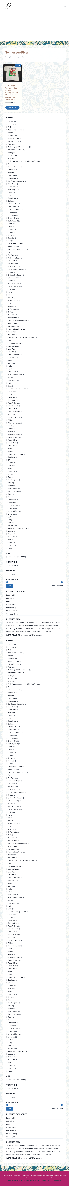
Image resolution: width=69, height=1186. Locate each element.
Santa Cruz (12, 443)
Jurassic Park (13, 318)
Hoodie (36, 628)
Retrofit (10, 431)
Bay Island (11, 170)
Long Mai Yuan (13, 346)
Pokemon (11, 414)
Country (13, 625)
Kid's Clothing (11, 608)
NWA (10, 383)
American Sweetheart (16, 150)
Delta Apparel (13, 221)
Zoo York (11, 545)
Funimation (12, 264)
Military (20, 631)
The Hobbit (12, 485)
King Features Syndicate (17, 329)
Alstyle (10, 144)
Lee (9, 340)
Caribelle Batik (13, 204)
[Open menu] (65, 6)
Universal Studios (14, 511)
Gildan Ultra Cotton (15, 275)
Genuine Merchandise (16, 269)
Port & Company (14, 417)
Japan (49, 628)
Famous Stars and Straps (17, 249)
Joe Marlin (11, 315)
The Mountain (13, 488)
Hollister (11, 289)
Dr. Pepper (11, 232)
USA (9, 517)
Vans (10, 522)
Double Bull (12, 229)
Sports (42, 631)
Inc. (9, 295)
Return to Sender (14, 434)
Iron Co (10, 298)
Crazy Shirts (12, 218)
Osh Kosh (11, 397)
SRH (9, 460)
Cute (18, 625)
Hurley (10, 292)
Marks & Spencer (14, 355)
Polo (31, 631)
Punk (34, 631)
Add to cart (12, 108)
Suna (10, 468)
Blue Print (11, 175)
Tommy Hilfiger (13, 491)
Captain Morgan (13, 198)
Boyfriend (45, 623)
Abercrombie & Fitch (15, 130)
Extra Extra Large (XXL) (16, 557)
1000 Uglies (12, 124)
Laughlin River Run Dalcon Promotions (21, 337)
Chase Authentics (14, 209)
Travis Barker (24, 635)
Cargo (60, 622)
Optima (10, 394)
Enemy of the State (15, 244)
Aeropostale (12, 135)
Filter (9, 586)
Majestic (11, 352)
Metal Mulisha (15, 631)
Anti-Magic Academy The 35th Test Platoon (24, 161)
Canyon (10, 195)
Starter (10, 466)
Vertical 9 (11, 525)
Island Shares (13, 300)
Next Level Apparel (15, 374)
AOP (27, 622)
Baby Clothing (11, 595)
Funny (12, 628)
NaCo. (10, 366)
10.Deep (11, 121)
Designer (29, 625)
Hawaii (19, 628)
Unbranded (12, 500)
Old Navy (11, 392)
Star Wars (11, 463)
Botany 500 (12, 178)
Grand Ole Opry (13, 278)
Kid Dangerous (13, 326)
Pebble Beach (13, 406)
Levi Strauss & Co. (14, 343)
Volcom (10, 531)
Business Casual (53, 622)
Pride (10, 420)
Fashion (9, 601)
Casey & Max (12, 207)
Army (34, 622)
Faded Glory (12, 246)
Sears (10, 448)
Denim (23, 625)
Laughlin (8, 631)
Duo (9, 241)
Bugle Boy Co (13, 189)
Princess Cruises (14, 423)
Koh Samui (12, 335)
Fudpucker (11, 261)
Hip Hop (25, 629)
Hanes (10, 281)
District (10, 227)
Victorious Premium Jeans (17, 528)
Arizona (30, 622)
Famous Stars (46, 625)
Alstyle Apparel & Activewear (18, 147)
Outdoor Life (12, 400)
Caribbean (11, 201)
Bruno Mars (12, 187)
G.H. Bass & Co (13, 266)
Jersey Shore (59, 628)
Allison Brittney (13, 141)
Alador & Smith (13, 138)
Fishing (52, 625)
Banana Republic (14, 167)
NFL (9, 377)
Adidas (10, 133)
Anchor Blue (12, 155)
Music (24, 631)
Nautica (10, 369)
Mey (9, 360)
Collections (10, 598)
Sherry (10, 451)
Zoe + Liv (11, 542)
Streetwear (13, 634)
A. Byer (10, 127)
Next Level (12, 372)
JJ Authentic (12, 309)
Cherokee (11, 212)
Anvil (9, 164)
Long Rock (11, 349)
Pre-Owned (12, 566)
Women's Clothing (12, 614)
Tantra (10, 477)
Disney (10, 224)
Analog (10, 153)
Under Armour (13, 505)
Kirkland (11, 332)
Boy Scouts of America (16, 181)
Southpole (11, 457)
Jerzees (11, 306)
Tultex (10, 494)
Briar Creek (12, 184)
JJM (9, 312)
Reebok (10, 429)
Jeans (53, 629)
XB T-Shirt (11, 537)
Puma (10, 426)
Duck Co (11, 238)
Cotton (10, 574)
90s (13, 623)
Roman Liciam (13, 440)
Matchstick (12, 357)
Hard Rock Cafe (13, 283)
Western (39, 635)
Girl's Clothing (11, 604)
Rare (38, 631)
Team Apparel (13, 480)
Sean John (12, 446)
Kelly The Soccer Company (17, 320)
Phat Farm (11, 409)
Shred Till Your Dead (15, 454)
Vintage (33, 635)
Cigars (8, 625)
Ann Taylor (12, 158)
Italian (39, 628)
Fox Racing (12, 255)
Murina (10, 363)
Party (28, 631)
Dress (40, 625)
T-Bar (10, 474)
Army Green (38, 622)
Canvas (10, 192)
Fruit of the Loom (14, 258)
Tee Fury (11, 483)
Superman (11, 471)
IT (8, 303)
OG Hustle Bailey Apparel (17, 389)
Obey (10, 386)
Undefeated (12, 503)
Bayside (11, 172)
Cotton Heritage (13, 215)
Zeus (10, 539)
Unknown (11, 514)
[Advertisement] (34, 27)
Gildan (10, 272)
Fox (9, 252)
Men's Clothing (11, 611)
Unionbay (11, 508)
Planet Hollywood (14, 412)
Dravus (10, 235)
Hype (10, 548)
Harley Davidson (14, 286)
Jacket (43, 629)
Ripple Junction (13, 437)
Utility (10, 520)
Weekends (11, 534)
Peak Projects (13, 403)
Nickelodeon (12, 380)
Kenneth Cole (13, 323)
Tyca (9, 497)
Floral (56, 625)
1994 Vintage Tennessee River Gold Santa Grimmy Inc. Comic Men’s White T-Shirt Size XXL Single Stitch (12, 92)
